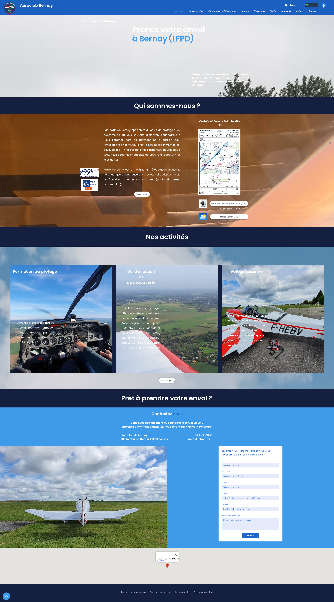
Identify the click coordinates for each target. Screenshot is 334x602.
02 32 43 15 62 (204, 435)
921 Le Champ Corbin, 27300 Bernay (144, 439)
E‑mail (225, 483)
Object (225, 504)
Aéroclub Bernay (36, 5)
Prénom (226, 472)
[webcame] (203, 203)
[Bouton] (311, 5)
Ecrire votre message (231, 515)
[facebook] (324, 5)
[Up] (6, 596)
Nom (225, 461)
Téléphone (226, 494)
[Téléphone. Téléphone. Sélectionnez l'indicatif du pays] (225, 498)
